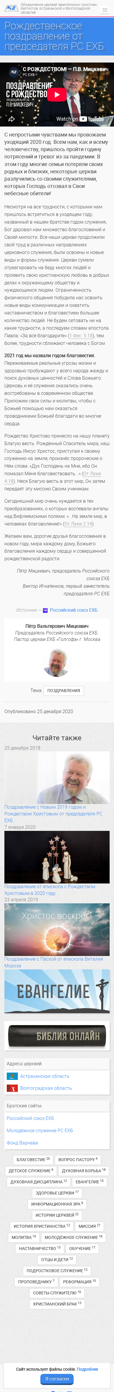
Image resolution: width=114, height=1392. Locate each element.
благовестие (33, 1159)
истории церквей (57, 1215)
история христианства (42, 1226)
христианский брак (57, 1304)
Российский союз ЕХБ (74, 610)
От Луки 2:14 (78, 524)
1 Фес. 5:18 (81, 335)
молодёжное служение (73, 1237)
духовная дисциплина (39, 1182)
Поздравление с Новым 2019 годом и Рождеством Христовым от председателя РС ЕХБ (53, 813)
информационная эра (57, 1204)
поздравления (63, 690)
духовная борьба (84, 1170)
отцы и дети (57, 1259)
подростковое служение (57, 1270)
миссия (89, 1226)
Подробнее (87, 1369)
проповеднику (36, 1281)
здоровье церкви (57, 1193)
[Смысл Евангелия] (57, 991)
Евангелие (89, 1182)
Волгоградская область (46, 1088)
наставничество (40, 1248)
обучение (82, 1248)
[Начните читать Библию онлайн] (57, 1035)
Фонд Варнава (22, 1143)
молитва (24, 1237)
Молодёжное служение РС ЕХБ (40, 1130)
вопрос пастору (77, 1159)
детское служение (31, 1170)
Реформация (79, 1281)
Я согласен (57, 1378)
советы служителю (57, 1293)
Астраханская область (45, 1076)
